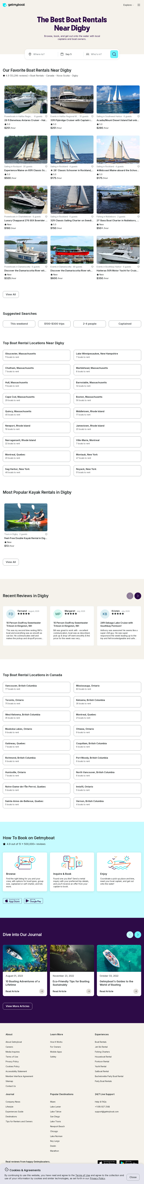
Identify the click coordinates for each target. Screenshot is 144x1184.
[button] (37, 75)
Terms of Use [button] (82, 1175)
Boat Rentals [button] (100, 1042)
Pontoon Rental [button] (102, 1061)
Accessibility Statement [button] (16, 1071)
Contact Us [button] (11, 1086)
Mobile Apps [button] (56, 1052)
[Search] (114, 54)
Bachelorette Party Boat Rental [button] (109, 1076)
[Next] (137, 595)
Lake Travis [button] (55, 1121)
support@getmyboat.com (107, 1111)
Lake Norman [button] (56, 1136)
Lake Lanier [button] (55, 1106)
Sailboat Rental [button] (102, 1071)
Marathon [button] (54, 1151)
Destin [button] (53, 1146)
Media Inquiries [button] (13, 1052)
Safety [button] (53, 1056)
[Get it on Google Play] (33, 901)
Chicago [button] (54, 1131)
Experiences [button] (102, 1034)
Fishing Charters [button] (102, 1052)
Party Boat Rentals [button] (103, 1081)
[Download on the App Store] (12, 901)
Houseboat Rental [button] (103, 1056)
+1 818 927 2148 (102, 1106)
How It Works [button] (56, 1042)
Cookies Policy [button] (13, 1066)
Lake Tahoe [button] (55, 1111)
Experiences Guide (14, 1111)
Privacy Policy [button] (97, 1178)
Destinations (11, 1116)
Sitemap (9, 1081)
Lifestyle (9, 1106)
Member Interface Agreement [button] (19, 1076)
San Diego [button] (55, 1116)
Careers (9, 1047)
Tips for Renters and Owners (19, 1121)
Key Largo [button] (55, 1141)
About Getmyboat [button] (14, 1042)
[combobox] (42, 54)
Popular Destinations (61, 1094)
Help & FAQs (100, 1102)
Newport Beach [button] (57, 1126)
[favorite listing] (46, 116)
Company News (13, 1102)
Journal (10, 1094)
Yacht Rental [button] (100, 1066)
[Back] (130, 595)
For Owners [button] (55, 1047)
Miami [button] (52, 1102)
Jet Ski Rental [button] (101, 1047)
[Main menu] (139, 5)
